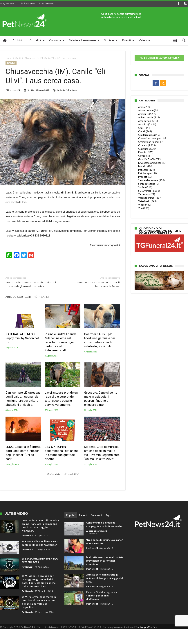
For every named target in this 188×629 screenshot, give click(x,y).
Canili (18, 58)
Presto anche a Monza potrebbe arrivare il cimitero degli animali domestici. (31, 282)
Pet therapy (144, 173)
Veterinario (144, 201)
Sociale (142, 187)
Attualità (143, 124)
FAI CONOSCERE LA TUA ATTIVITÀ (159, 58)
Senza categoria (146, 183)
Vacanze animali (146, 197)
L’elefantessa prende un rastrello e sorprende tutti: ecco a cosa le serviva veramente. (61, 398)
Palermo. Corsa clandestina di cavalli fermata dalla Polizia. (98, 282)
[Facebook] (178, 4)
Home (8, 58)
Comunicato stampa (149, 138)
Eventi (141, 152)
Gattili (141, 155)
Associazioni (144, 120)
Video (141, 204)
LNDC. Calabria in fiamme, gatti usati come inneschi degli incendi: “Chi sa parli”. (23, 453)
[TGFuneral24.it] (159, 235)
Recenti (83, 515)
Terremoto (144, 194)
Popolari (70, 515)
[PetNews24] (24, 12)
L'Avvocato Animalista (149, 162)
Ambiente (143, 113)
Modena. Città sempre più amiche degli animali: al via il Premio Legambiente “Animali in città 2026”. (102, 453)
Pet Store (143, 169)
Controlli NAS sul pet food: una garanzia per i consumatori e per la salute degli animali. (100, 340)
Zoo (140, 208)
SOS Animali (144, 190)
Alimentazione (145, 110)
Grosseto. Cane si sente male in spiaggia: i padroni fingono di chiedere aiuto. (100, 398)
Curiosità (143, 148)
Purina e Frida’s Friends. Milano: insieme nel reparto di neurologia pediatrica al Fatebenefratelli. (61, 342)
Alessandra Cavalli (96, 530)
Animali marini (145, 117)
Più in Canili (41, 296)
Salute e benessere (148, 180)
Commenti (96, 515)
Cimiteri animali (146, 134)
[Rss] (185, 4)
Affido (141, 106)
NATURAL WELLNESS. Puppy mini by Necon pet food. (22, 338)
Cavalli (141, 131)
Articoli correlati (18, 296)
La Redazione (28, 3)
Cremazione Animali (149, 141)
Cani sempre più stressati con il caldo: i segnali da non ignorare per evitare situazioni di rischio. (23, 398)
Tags (108, 515)
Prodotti (142, 176)
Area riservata (46, 3)
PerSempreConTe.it (146, 627)
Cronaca (142, 145)
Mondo (142, 166)
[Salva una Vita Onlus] (159, 272)
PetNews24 (14, 90)
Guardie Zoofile (146, 159)
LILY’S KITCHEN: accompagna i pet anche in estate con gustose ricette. (61, 453)
